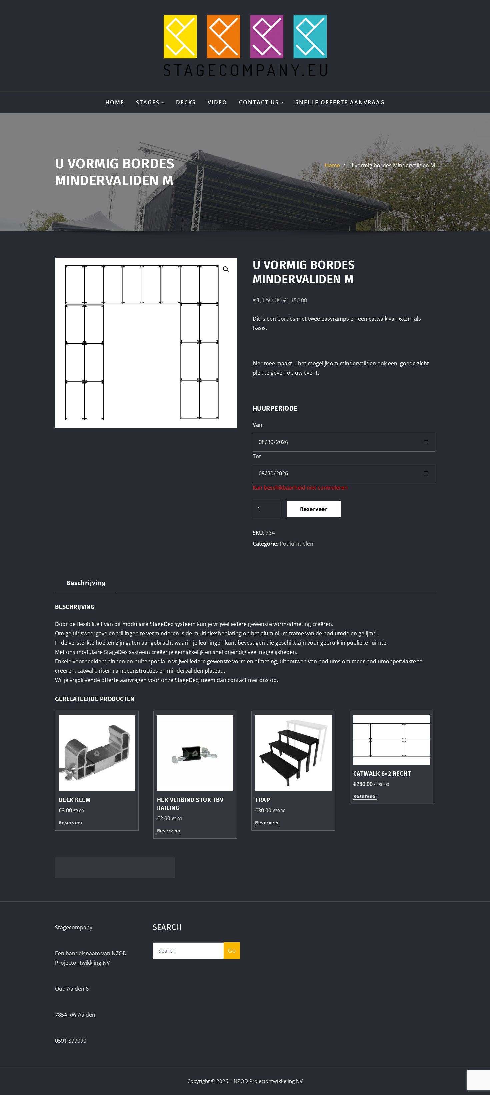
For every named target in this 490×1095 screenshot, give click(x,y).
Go (232, 950)
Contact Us (260, 102)
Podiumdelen (296, 543)
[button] (226, 269)
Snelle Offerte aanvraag (340, 102)
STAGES (149, 102)
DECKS (186, 102)
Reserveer (313, 509)
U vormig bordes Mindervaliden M (392, 165)
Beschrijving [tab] (85, 582)
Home (114, 102)
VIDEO (217, 102)
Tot (257, 456)
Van (257, 424)
